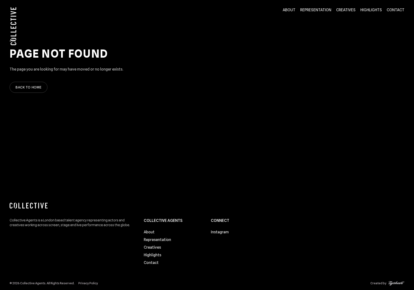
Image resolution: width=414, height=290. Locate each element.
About (289, 10)
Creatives (346, 10)
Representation (315, 10)
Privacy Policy (88, 283)
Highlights (371, 10)
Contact (395, 10)
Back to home (28, 87)
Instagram (220, 232)
